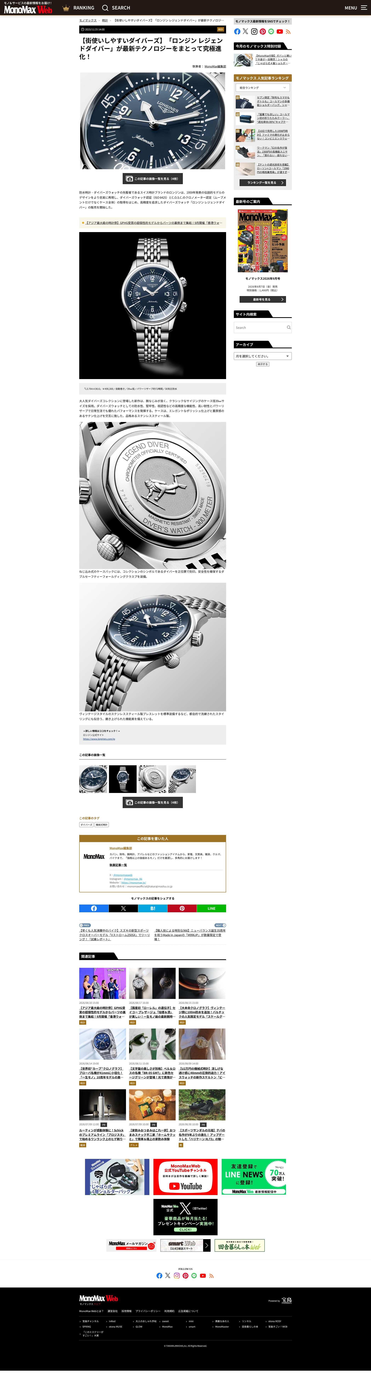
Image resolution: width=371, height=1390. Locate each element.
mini (191, 1321)
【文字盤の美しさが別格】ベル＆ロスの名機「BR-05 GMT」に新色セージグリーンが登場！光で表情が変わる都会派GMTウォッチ (152, 1075)
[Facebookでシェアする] (94, 908)
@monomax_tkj (133, 879)
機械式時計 (101, 824)
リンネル (246, 1321)
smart (192, 1326)
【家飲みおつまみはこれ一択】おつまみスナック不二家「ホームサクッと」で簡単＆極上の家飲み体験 (152, 1134)
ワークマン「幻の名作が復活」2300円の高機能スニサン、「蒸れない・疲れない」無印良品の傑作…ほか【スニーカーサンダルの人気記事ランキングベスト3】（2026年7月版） (273, 151)
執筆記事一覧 (118, 865)
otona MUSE (115, 1326)
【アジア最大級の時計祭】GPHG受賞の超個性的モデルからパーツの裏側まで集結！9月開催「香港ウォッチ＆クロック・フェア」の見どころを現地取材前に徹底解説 (153, 223)
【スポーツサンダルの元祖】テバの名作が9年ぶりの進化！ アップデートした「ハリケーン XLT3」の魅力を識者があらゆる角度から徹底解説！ (202, 1139)
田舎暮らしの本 (250, 1326)
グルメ (134, 1145)
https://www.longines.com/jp (99, 738)
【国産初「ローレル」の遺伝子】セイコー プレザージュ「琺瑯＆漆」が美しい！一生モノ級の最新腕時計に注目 (152, 1014)
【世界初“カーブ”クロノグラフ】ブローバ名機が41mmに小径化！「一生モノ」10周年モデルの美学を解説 (101, 1075)
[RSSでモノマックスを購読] (211, 1276)
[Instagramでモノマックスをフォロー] (254, 33)
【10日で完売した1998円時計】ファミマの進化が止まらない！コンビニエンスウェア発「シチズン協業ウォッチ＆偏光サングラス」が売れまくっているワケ (273, 134)
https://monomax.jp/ (133, 882)
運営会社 (113, 1311)
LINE (211, 908)
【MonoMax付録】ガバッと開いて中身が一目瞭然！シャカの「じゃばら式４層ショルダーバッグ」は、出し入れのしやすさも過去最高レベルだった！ (273, 59)
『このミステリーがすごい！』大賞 (93, 1333)
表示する (263, 364)
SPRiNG (87, 1326)
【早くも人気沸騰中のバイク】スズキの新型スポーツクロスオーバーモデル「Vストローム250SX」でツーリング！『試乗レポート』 (114, 934)
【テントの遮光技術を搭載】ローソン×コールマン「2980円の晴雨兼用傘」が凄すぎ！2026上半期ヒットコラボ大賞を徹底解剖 (273, 168)
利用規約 (169, 1311)
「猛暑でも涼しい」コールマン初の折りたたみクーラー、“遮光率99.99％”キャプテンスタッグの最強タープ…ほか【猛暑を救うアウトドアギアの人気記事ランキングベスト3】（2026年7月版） (273, 118)
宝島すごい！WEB (277, 1326)
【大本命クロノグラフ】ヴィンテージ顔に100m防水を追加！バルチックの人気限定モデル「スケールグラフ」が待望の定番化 (202, 1014)
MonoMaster (222, 1326)
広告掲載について (188, 1311)
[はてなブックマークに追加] (152, 908)
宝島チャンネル (91, 1321)
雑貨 (82, 1145)
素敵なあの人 (222, 1321)
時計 (220, 29)
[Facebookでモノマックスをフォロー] (237, 33)
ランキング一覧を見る (261, 182)
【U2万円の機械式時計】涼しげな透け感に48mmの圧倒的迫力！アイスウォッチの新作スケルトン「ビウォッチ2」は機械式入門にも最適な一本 (202, 1077)
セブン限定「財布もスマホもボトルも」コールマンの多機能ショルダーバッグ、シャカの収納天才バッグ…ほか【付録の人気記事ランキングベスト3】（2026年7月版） (273, 101)
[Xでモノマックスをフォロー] (246, 33)
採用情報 (127, 1311)
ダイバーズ (86, 824)
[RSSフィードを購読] (288, 33)
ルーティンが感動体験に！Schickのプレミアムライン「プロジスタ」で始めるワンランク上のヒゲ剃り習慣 (102, 1136)
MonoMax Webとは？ (91, 1311)
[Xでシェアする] (123, 908)
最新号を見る (262, 299)
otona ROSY (274, 1321)
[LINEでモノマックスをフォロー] (271, 33)
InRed (112, 1321)
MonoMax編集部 (121, 848)
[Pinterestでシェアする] (182, 908)
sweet (165, 1321)
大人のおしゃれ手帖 (146, 1321)
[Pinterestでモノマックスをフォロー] (263, 33)
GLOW (139, 1326)
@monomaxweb (122, 875)
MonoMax (167, 1326)
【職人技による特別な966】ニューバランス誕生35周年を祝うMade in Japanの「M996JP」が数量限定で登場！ (190, 934)
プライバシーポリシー (148, 1311)
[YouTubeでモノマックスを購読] (280, 33)
